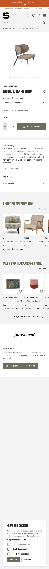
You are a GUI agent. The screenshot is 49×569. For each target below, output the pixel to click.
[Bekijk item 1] (12, 77)
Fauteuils (34, 28)
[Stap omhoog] (13, 126)
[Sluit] (44, 3)
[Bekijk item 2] (13, 77)
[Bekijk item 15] (32, 77)
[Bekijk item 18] (36, 77)
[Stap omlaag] (5, 126)
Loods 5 (6, 238)
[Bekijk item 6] (19, 77)
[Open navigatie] (44, 15)
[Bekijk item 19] (38, 77)
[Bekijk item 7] (20, 77)
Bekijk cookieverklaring (16, 539)
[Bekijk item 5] (18, 77)
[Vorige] (40, 209)
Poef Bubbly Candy (32, 301)
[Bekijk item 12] (28, 77)
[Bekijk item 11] (26, 77)
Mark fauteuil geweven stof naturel (34, 242)
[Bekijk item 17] (35, 77)
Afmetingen (8, 177)
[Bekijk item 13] (29, 77)
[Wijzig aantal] (9, 126)
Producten (7, 28)
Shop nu (23, 5)
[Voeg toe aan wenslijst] (44, 91)
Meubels (16, 28)
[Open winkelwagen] (39, 15)
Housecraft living (10, 297)
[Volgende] (44, 209)
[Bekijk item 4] (16, 77)
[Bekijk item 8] (22, 77)
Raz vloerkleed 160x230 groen (13, 301)
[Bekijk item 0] (10, 77)
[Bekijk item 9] (23, 77)
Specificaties (8, 184)
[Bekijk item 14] (30, 77)
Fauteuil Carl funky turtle (13, 242)
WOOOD (26, 238)
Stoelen (25, 28)
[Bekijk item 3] (15, 77)
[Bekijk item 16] (33, 77)
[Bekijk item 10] (25, 77)
